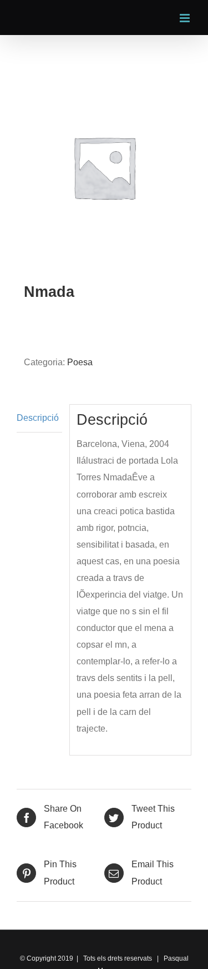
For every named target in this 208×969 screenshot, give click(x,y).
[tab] (39, 418)
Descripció (38, 418)
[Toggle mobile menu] (185, 18)
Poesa (80, 362)
